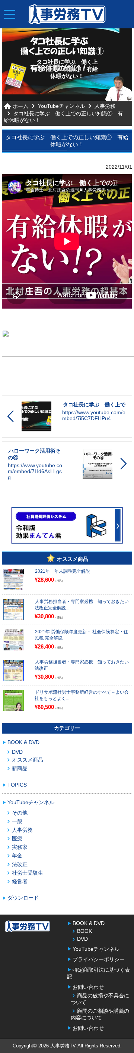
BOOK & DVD (23, 742)
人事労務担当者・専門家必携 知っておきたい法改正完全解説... (82, 604)
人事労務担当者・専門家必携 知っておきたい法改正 (82, 665)
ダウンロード (23, 898)
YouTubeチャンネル (61, 106)
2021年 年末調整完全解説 (62, 571)
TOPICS (17, 785)
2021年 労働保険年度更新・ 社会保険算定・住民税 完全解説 (81, 635)
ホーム (20, 106)
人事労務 (105, 106)
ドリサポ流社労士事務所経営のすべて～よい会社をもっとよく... (82, 695)
